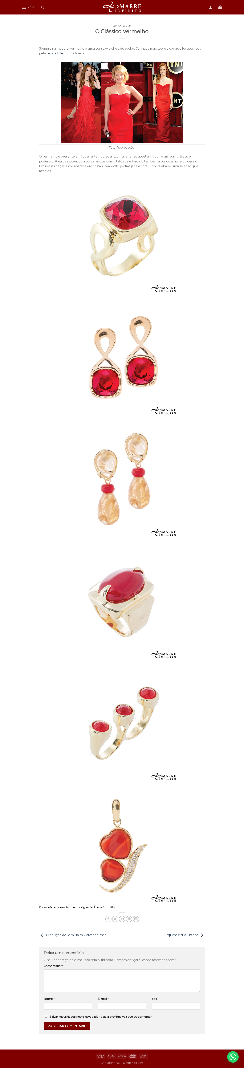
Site (154, 998)
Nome (49, 998)
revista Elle (55, 53)
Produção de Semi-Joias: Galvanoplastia (75, 935)
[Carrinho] (220, 7)
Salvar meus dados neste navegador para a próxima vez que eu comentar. (101, 1016)
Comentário (53, 966)
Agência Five (134, 1063)
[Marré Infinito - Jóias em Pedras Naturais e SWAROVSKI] (122, 7)
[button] (233, 1057)
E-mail (103, 998)
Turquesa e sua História (180, 935)
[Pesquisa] (42, 7)
